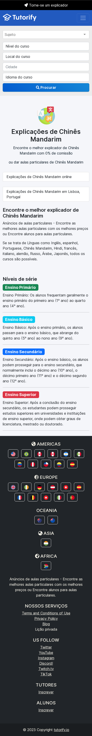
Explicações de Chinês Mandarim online (39, 176)
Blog (46, 624)
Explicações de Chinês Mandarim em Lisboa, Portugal (43, 194)
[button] (13, 453)
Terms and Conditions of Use (46, 613)
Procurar (48, 87)
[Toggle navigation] (83, 17)
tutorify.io (61, 729)
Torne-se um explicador (48, 5)
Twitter (46, 647)
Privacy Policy (46, 618)
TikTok (46, 674)
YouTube (46, 652)
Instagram (46, 658)
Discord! (46, 663)
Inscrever (46, 692)
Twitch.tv (46, 668)
